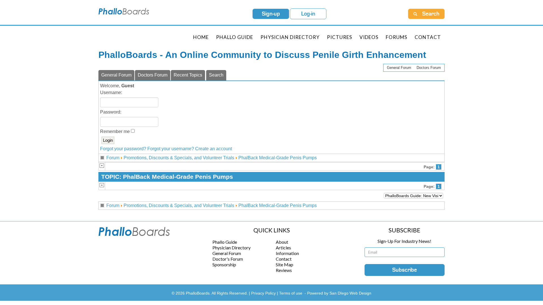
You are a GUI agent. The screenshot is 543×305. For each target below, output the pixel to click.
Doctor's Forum (227, 259)
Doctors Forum (429, 68)
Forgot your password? (123, 148)
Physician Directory (290, 37)
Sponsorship (224, 264)
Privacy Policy (264, 293)
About (282, 242)
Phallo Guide (224, 242)
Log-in (308, 14)
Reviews (284, 270)
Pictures (339, 37)
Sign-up (271, 14)
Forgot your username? (170, 148)
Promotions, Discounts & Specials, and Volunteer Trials (179, 157)
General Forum (399, 68)
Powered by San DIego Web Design (339, 293)
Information (287, 253)
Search (216, 75)
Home (201, 37)
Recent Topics (188, 75)
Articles (283, 247)
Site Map (284, 264)
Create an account (213, 148)
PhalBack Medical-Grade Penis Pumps (277, 157)
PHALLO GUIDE (234, 37)
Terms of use (290, 293)
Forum (112, 157)
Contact (428, 37)
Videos (368, 37)
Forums (396, 37)
